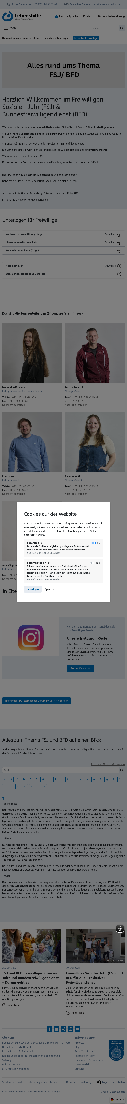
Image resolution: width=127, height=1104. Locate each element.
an (98, 542)
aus (98, 562)
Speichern (50, 589)
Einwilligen (33, 589)
